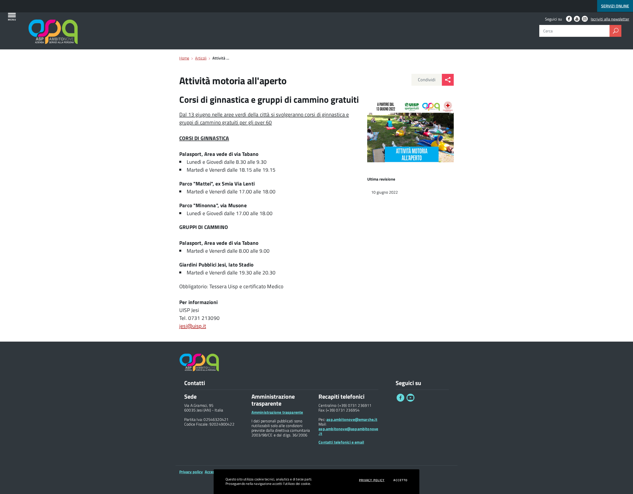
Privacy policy (191, 472)
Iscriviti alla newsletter (610, 19)
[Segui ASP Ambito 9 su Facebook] (569, 19)
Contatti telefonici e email (341, 442)
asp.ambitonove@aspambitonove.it (348, 431)
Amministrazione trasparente (277, 412)
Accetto (400, 480)
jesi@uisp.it (192, 326)
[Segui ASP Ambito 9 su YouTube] (577, 19)
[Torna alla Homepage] (32, 25)
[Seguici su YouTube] (410, 400)
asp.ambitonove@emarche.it (351, 419)
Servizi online (615, 6)
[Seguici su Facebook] (401, 400)
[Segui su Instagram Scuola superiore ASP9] (585, 19)
